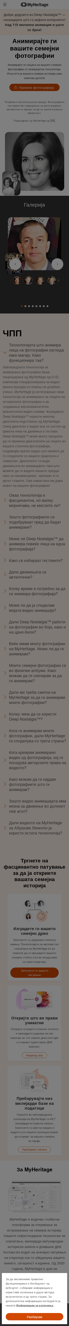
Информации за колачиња (34, 1305)
